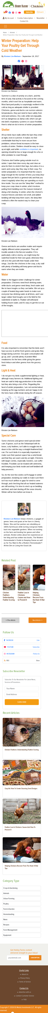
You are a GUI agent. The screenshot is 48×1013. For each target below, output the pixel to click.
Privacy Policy (25, 978)
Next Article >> (37, 620)
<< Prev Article (10, 620)
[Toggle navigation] (5, 26)
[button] (42, 577)
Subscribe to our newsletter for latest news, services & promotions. (20, 680)
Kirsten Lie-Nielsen (12, 56)
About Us (25, 974)
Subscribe (29, 12)
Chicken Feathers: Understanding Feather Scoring (22, 750)
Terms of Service (25, 982)
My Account (9, 18)
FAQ (24, 999)
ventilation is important (28, 149)
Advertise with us (25, 992)
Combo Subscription (25, 18)
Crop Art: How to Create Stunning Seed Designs (21, 788)
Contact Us (24, 21)
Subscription (35, 958)
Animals (12, 33)
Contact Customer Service (25, 996)
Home (5, 33)
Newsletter (41, 18)
